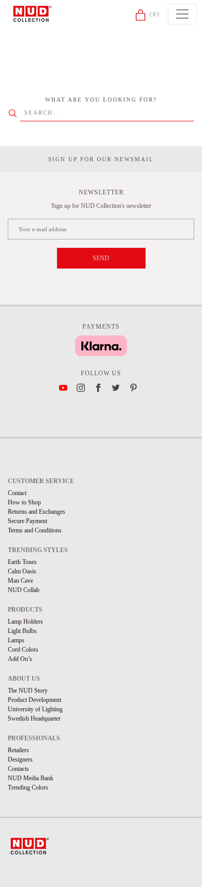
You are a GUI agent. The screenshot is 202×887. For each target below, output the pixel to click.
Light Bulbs (22, 631)
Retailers (18, 750)
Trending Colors (28, 787)
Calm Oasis (22, 571)
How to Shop (24, 502)
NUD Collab (23, 590)
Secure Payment (27, 521)
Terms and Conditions (35, 530)
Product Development (34, 699)
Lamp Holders (25, 621)
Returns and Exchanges (36, 511)
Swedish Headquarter (34, 718)
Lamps (16, 640)
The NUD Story (28, 690)
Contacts (18, 768)
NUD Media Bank (30, 778)
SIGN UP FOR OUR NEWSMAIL (101, 159)
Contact (17, 493)
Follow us (101, 373)
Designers (20, 759)
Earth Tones (22, 562)
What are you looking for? (101, 99)
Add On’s (20, 659)
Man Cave (20, 580)
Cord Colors (23, 649)
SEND (101, 258)
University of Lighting (35, 709)
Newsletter (101, 192)
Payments (101, 326)
